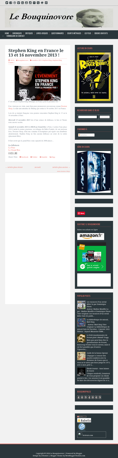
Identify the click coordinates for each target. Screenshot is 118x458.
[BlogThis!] (11, 153)
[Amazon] (90, 236)
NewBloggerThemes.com (75, 456)
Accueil (38, 167)
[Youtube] (26, 3)
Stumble (44, 157)
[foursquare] (42, 3)
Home (7, 33)
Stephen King (47, 60)
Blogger (79, 453)
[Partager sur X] (14, 153)
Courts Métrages (74, 33)
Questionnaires (57, 33)
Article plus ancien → (61, 167)
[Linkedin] (22, 3)
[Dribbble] (14, 3)
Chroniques (17, 33)
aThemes (45, 456)
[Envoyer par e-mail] (9, 153)
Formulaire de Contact (16, 36)
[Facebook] (10, 3)
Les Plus (88, 33)
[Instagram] (30, 3)
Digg (53, 157)
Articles (83, 135)
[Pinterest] (46, 3)
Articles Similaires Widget (63, 171)
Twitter (34, 157)
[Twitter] (7, 3)
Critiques (29, 33)
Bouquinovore (23, 60)
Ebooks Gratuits (101, 33)
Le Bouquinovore (57, 453)
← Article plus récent (14, 167)
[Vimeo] (18, 3)
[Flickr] (34, 3)
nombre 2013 (37, 60)
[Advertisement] (38, 327)
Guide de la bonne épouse (97, 353)
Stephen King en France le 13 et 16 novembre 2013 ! (35, 53)
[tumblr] (38, 3)
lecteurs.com (88, 435)
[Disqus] (37, 207)
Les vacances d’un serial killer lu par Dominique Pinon (96, 304)
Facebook (24, 157)
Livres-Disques (42, 33)
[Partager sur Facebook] (16, 153)
